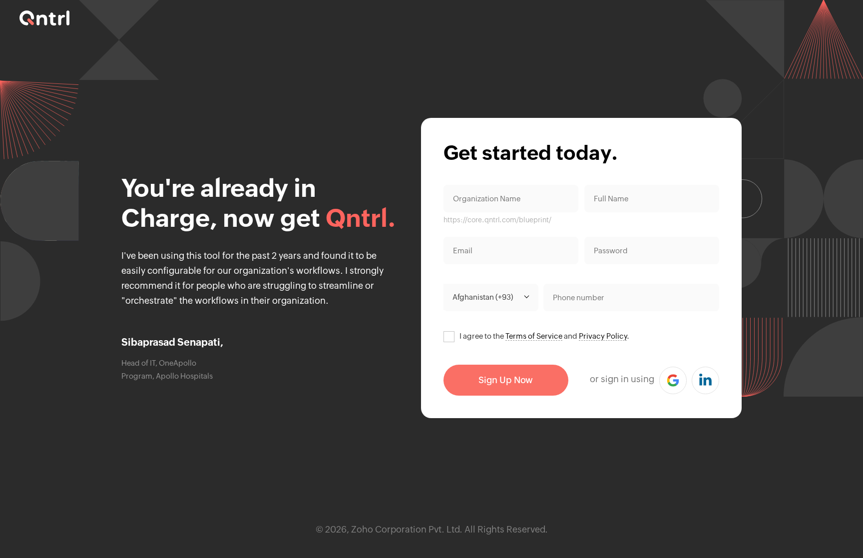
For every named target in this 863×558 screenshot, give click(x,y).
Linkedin (705, 380)
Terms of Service (533, 336)
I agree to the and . (544, 336)
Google (673, 380)
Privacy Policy (603, 336)
